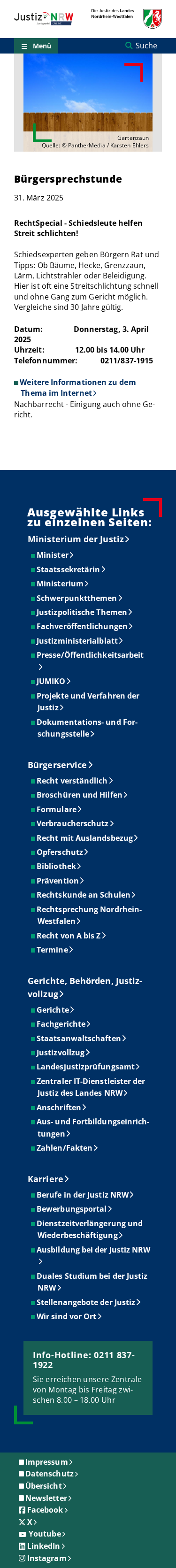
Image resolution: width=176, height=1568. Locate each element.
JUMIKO (51, 681)
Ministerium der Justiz (76, 539)
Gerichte (53, 1010)
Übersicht (43, 1486)
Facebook (45, 1510)
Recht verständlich (72, 781)
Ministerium (61, 583)
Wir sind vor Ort (67, 1316)
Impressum (46, 1462)
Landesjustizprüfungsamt (86, 1066)
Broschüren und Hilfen (80, 795)
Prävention (58, 881)
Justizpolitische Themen (82, 612)
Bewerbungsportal (72, 1209)
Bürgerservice (57, 764)
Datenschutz (49, 1473)
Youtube (45, 1534)
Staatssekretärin (69, 569)
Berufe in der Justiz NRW (83, 1195)
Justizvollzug (61, 1052)
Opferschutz (60, 852)
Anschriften (59, 1107)
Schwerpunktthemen (77, 598)
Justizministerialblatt (78, 641)
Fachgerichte (61, 1024)
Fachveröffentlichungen (83, 626)
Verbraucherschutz (73, 823)
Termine (53, 950)
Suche (146, 45)
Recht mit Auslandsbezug (85, 838)
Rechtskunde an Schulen (84, 895)
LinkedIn (44, 1546)
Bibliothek (57, 866)
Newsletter (46, 1498)
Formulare (57, 809)
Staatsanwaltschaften (79, 1038)
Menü (42, 45)
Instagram (47, 1558)
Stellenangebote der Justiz (86, 1302)
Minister (53, 555)
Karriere (45, 1178)
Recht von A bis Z (69, 935)
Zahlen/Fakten (65, 1148)
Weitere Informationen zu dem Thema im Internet (78, 387)
